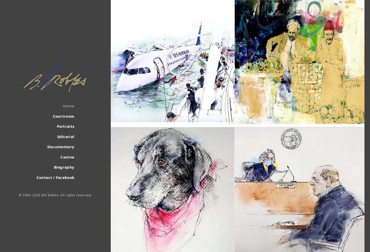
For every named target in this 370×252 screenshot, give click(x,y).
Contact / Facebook (55, 177)
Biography (64, 167)
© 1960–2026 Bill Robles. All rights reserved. (55, 195)
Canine (67, 157)
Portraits (65, 126)
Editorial (65, 136)
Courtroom (63, 116)
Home (68, 105)
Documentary (60, 146)
